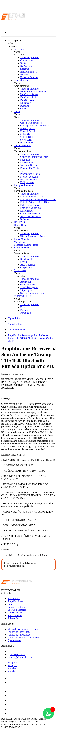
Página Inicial (14, 318)
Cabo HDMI (26, 137)
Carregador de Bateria (31, 213)
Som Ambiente (21, 247)
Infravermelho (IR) (29, 71)
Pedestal (24, 74)
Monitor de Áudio (29, 176)
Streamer (24, 68)
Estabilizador (26, 210)
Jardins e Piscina (28, 165)
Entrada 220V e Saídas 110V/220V (38, 199)
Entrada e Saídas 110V (31, 196)
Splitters (24, 63)
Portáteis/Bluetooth (29, 179)
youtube (12, 668)
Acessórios (19, 49)
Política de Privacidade (19, 634)
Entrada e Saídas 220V (31, 208)
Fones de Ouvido (29, 77)
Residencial (26, 259)
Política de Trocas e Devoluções (24, 637)
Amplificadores (21, 80)
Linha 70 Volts (21, 239)
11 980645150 (17, 654)
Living (23, 261)
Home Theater (21, 225)
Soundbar (25, 159)
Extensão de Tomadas (31, 205)
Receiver (24, 105)
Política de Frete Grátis (19, 632)
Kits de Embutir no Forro (32, 236)
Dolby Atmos (27, 182)
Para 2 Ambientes (29, 94)
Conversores (26, 60)
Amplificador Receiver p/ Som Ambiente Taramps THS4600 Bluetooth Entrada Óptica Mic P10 (30, 338)
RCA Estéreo (27, 142)
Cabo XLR (26, 134)
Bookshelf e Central (30, 168)
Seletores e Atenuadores (26, 244)
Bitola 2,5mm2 (27, 128)
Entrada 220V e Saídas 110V (34, 202)
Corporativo (26, 267)
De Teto (24, 310)
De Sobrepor (26, 162)
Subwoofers (20, 270)
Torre (23, 171)
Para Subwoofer (28, 100)
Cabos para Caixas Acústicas (34, 125)
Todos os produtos (29, 57)
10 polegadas (26, 290)
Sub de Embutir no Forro (32, 293)
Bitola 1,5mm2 (27, 131)
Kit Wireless (26, 66)
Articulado (25, 313)
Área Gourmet (27, 264)
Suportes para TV (23, 296)
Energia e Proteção (23, 185)
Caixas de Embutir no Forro (34, 156)
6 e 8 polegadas (28, 284)
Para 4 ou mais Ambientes (33, 91)
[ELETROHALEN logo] (13, 27)
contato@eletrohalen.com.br (22, 657)
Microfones (19, 242)
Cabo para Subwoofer (31, 122)
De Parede (25, 103)
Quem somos (14, 640)
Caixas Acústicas (22, 145)
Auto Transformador (30, 216)
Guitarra (24, 108)
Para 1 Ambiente (28, 97)
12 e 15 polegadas (29, 287)
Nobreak (24, 219)
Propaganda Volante (30, 173)
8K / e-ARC (26, 139)
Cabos (17, 111)
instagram (12, 662)
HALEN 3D (20, 222)
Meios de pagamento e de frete (23, 629)
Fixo (22, 307)
